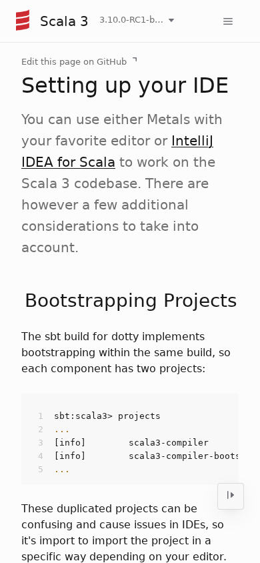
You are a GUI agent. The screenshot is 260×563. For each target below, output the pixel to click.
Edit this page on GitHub (74, 62)
